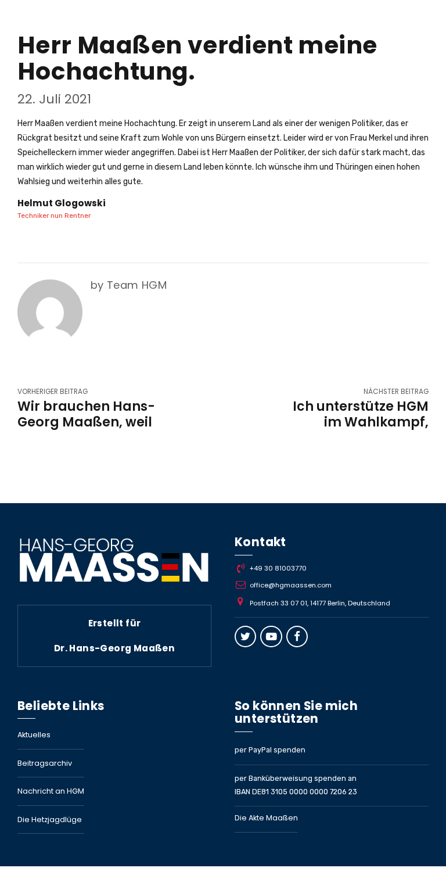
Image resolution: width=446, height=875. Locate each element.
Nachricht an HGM (50, 791)
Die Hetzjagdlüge (49, 819)
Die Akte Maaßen (266, 818)
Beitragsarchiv (44, 763)
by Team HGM (129, 285)
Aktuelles (34, 735)
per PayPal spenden (270, 749)
